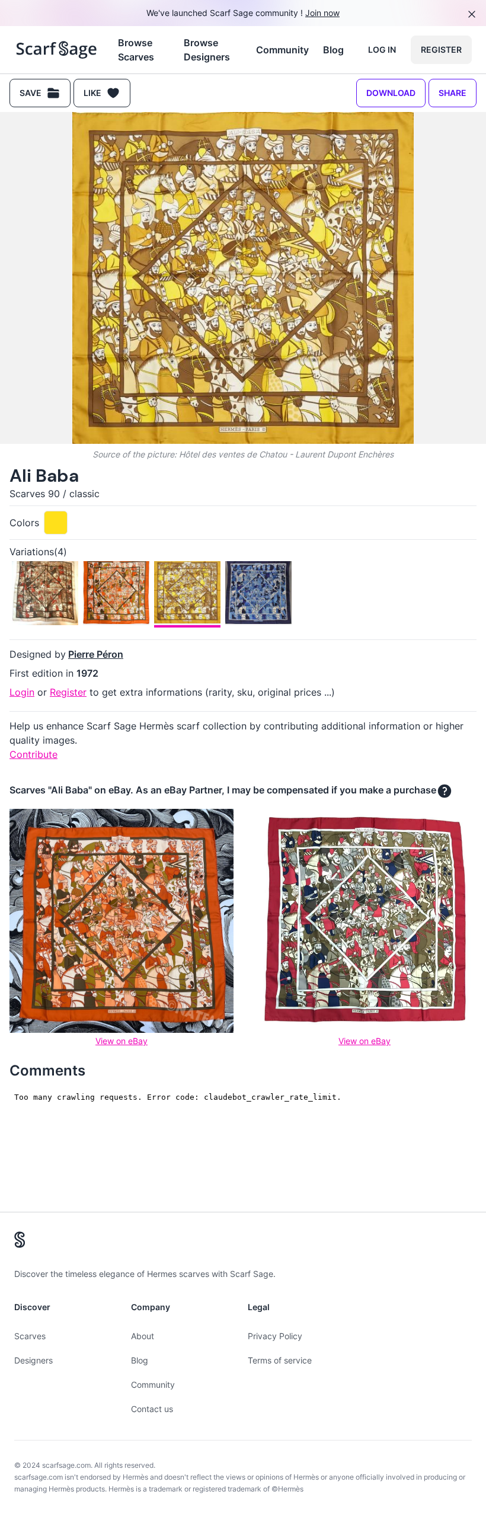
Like (92, 93)
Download (390, 93)
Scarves (30, 1336)
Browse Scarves (136, 50)
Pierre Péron (95, 654)
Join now (322, 13)
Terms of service (280, 1360)
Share (452, 93)
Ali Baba (44, 475)
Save (30, 93)
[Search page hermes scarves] (56, 49)
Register (441, 49)
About (142, 1336)
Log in (382, 49)
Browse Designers (207, 50)
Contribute (33, 754)
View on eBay (121, 1041)
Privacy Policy (275, 1336)
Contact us (152, 1409)
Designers (33, 1360)
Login (21, 692)
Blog (333, 50)
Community (282, 50)
